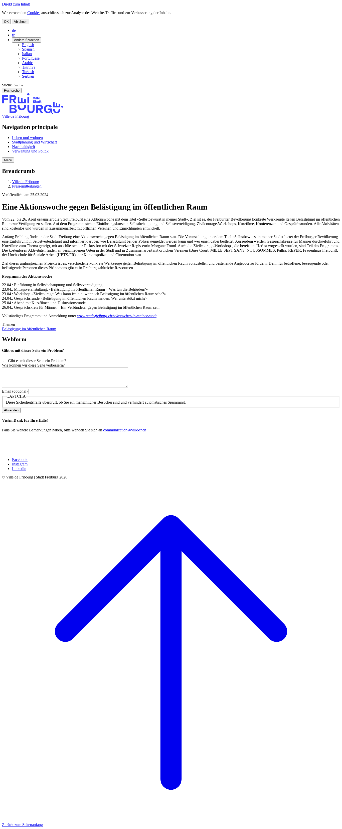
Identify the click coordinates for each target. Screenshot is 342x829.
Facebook (20, 459)
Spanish (28, 49)
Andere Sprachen (26, 40)
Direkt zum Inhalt (16, 4)
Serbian (28, 76)
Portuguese (31, 58)
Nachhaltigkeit (23, 146)
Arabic (27, 63)
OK (6, 22)
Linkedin (19, 468)
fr (13, 35)
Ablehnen (20, 22)
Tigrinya (28, 67)
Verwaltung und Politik (30, 151)
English (28, 45)
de (14, 30)
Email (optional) (15, 391)
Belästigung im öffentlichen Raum (29, 329)
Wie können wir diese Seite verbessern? (33, 365)
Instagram (20, 464)
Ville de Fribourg (15, 116)
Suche (7, 85)
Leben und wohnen (27, 137)
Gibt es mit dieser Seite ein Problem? (37, 361)
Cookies (33, 13)
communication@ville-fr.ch (124, 430)
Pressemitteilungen (27, 186)
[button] (8, 160)
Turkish (28, 72)
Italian (27, 54)
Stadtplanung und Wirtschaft (34, 142)
